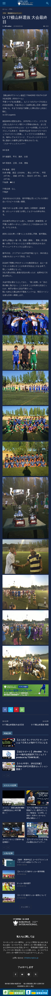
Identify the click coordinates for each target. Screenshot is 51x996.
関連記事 (7, 733)
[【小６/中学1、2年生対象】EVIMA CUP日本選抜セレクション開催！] (8, 766)
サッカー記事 (7, 746)
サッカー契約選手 (24, 883)
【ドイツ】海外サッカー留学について (31, 895)
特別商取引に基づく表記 (25, 986)
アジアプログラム (32, 836)
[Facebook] (4, 709)
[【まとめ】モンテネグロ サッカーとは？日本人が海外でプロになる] (8, 742)
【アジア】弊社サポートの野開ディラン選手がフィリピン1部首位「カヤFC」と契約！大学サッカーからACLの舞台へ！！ (36, 813)
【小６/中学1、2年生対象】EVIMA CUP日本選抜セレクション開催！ (32, 766)
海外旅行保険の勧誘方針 (13, 984)
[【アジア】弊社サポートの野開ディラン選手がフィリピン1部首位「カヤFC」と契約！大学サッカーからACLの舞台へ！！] (37, 798)
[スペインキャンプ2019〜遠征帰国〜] (13, 829)
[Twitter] (10, 709)
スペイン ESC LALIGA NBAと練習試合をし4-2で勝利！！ (13, 810)
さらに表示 (24, 907)
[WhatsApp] (22, 709)
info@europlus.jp (31, 958)
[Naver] (28, 974)
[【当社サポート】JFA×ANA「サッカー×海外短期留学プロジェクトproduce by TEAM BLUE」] (8, 754)
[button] (4, 3)
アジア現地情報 (31, 804)
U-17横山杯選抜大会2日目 (13, 725)
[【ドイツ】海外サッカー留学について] (8, 898)
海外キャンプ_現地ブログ (10, 836)
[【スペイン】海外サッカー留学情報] (8, 874)
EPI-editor (8, 26)
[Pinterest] (16, 709)
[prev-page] (4, 775)
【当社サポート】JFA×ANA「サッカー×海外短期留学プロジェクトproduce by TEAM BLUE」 (32, 754)
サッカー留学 (7, 758)
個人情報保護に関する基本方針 (34, 984)
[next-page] (8, 775)
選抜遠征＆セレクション (14, 13)
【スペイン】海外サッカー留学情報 (31, 871)
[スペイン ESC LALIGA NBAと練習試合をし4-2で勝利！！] (13, 798)
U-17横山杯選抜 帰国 (40, 725)
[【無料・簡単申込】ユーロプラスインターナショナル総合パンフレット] (8, 862)
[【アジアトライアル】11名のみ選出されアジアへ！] (37, 829)
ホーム (4, 9)
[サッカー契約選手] (8, 886)
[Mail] (22, 974)
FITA (10, 9)
